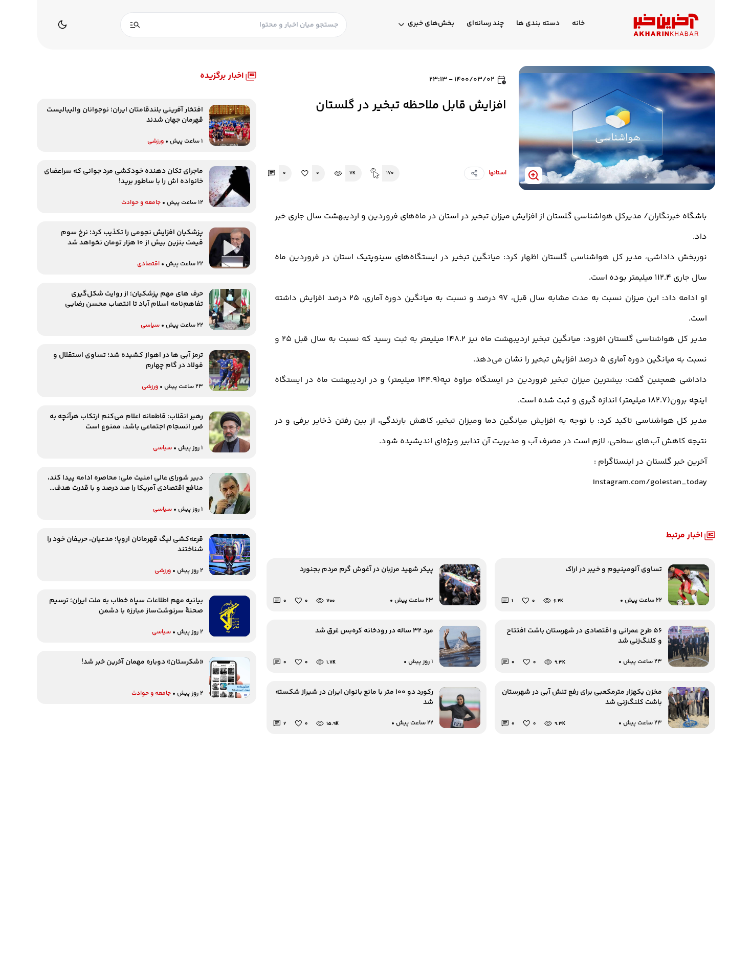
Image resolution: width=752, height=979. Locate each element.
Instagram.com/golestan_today (650, 482)
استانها (497, 173)
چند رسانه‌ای (485, 23)
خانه (578, 23)
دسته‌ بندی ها (538, 23)
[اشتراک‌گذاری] (474, 173)
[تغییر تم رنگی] (62, 24)
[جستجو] (135, 24)
